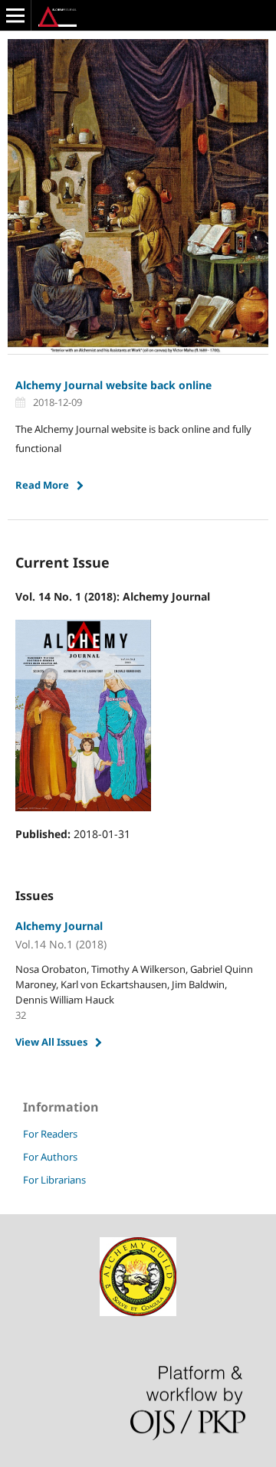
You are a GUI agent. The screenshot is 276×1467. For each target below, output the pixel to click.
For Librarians (54, 1180)
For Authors (50, 1157)
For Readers (50, 1134)
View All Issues (51, 1042)
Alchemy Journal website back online (113, 385)
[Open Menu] (15, 15)
